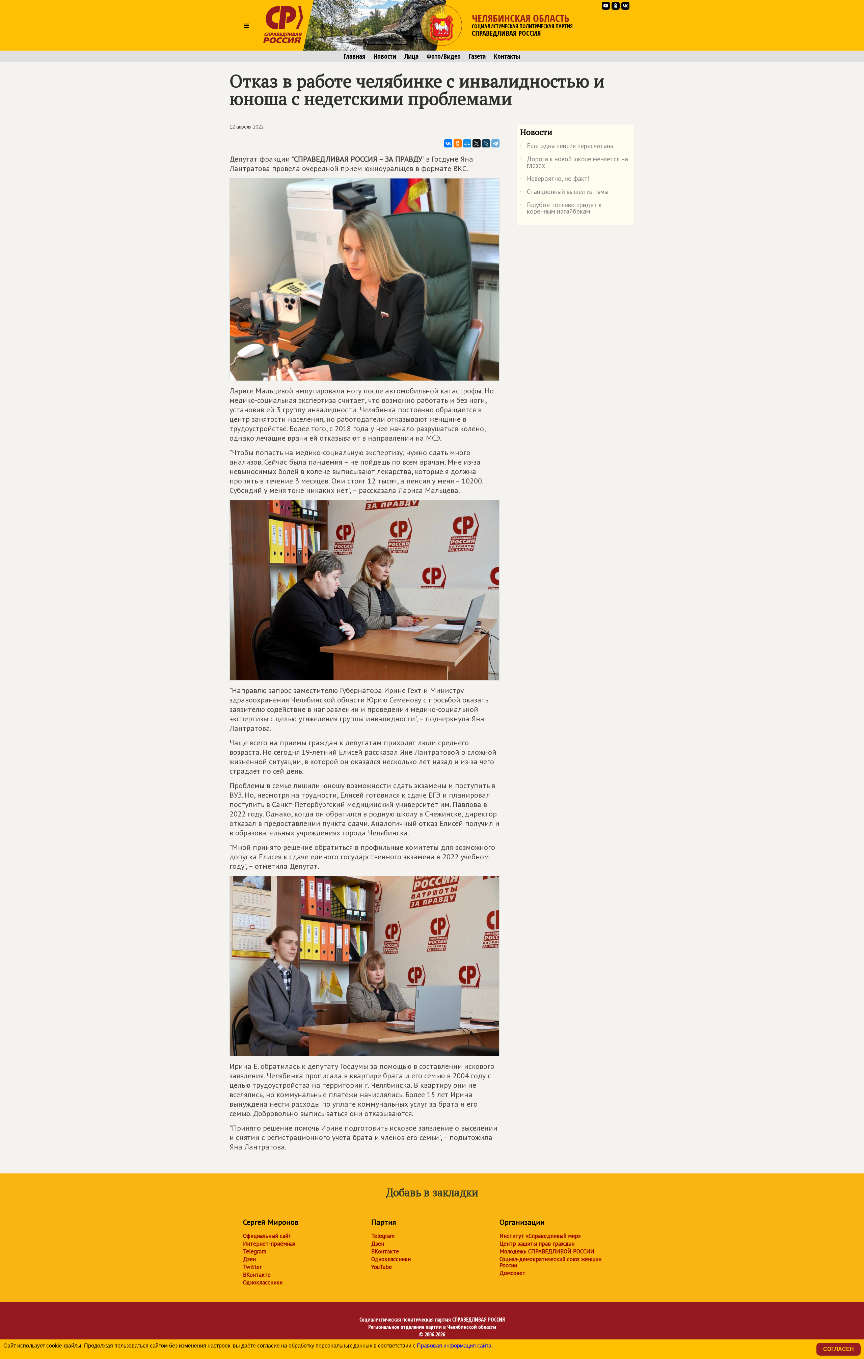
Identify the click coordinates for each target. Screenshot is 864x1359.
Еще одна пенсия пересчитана (567, 147)
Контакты (507, 56)
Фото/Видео (444, 56)
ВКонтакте (257, 1275)
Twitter (252, 1267)
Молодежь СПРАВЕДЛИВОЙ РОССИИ (547, 1251)
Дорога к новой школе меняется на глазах (574, 162)
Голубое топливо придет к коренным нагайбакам (561, 208)
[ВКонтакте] (448, 143)
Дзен (249, 1259)
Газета (477, 56)
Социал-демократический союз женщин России (550, 1262)
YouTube (381, 1267)
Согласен (838, 1349)
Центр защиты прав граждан (537, 1244)
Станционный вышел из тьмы (564, 193)
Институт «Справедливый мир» (540, 1236)
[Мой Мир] (467, 143)
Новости (385, 56)
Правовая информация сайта (454, 1346)
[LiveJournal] (486, 143)
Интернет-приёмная (269, 1244)
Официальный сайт (267, 1236)
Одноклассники (262, 1282)
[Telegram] (495, 143)
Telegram (254, 1251)
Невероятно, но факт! (555, 179)
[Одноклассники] (458, 143)
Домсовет (512, 1273)
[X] (477, 143)
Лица (411, 56)
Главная (355, 56)
